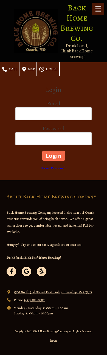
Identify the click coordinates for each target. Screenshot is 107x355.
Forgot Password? (53, 168)
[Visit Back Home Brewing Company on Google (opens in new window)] (26, 271)
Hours (51, 69)
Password (53, 128)
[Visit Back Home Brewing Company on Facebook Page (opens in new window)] (11, 271)
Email (53, 103)
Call (12, 69)
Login (53, 340)
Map (31, 69)
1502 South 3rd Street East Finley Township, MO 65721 (53, 292)
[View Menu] (98, 9)
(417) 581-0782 (34, 300)
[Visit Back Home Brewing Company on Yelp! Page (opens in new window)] (41, 271)
